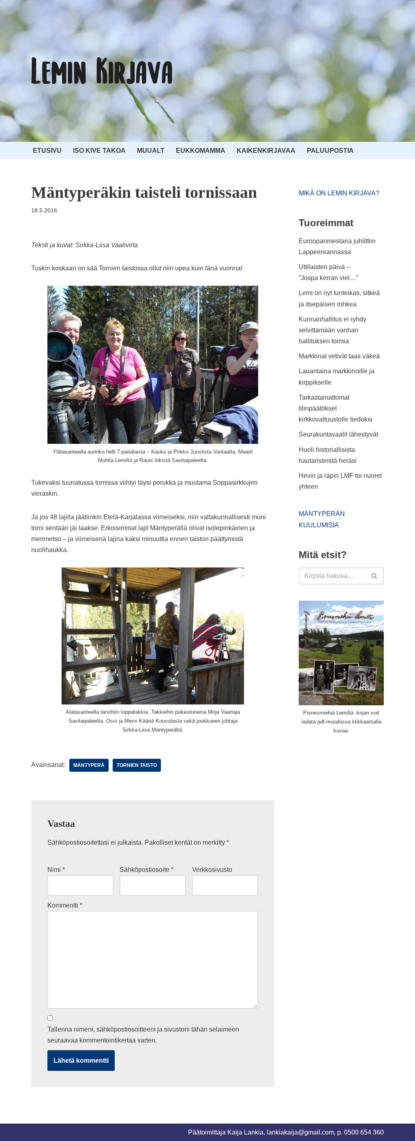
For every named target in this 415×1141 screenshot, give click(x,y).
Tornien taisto (137, 765)
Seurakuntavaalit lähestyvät (338, 434)
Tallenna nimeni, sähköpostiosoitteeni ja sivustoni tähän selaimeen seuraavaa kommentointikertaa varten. (143, 1035)
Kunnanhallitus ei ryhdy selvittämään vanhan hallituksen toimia (332, 330)
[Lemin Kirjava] (102, 71)
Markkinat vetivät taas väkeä (339, 356)
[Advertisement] (357, 801)
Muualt (151, 150)
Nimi (56, 869)
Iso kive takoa (99, 150)
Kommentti (64, 905)
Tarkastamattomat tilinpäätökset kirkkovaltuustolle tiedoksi (335, 408)
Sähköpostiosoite (146, 869)
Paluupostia (330, 150)
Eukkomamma (200, 150)
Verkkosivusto (212, 869)
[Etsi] (375, 575)
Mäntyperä (89, 765)
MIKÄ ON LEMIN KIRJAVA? (339, 193)
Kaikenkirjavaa (266, 150)
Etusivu (47, 150)
